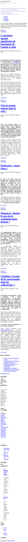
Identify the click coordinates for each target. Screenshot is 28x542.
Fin (9, 373)
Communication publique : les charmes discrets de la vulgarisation (11, 365)
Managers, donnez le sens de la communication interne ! (10, 217)
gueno (5, 527)
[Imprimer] (3, 31)
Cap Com (5, 529)
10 (6, 373)
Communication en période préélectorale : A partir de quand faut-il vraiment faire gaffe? (11, 369)
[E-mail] (3, 30)
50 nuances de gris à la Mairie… (6, 471)
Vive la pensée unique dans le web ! (8, 108)
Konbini (16, 61)
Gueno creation (11, 540)
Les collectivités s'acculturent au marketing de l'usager (11, 361)
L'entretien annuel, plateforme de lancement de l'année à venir (8, 41)
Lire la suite (3, 97)
